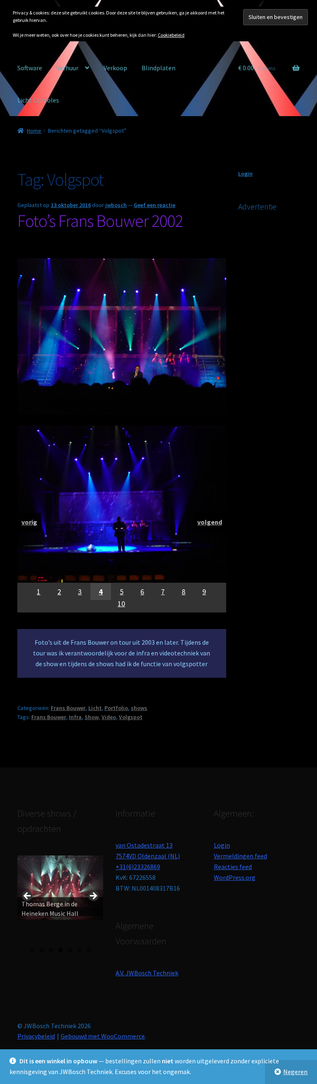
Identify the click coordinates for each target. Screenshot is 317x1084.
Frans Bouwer (68, 708)
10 (121, 603)
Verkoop (115, 68)
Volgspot (130, 717)
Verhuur (67, 68)
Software (29, 68)
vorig (29, 522)
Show (92, 717)
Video (109, 717)
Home (34, 130)
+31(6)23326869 (138, 866)
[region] (121, 519)
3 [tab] (51, 950)
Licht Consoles (38, 100)
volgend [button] (93, 896)
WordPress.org (234, 877)
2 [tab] (41, 950)
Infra (75, 717)
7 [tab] (89, 950)
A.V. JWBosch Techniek (147, 973)
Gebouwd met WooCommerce (103, 1036)
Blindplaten (158, 68)
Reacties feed (233, 866)
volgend (209, 522)
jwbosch (116, 205)
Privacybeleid (36, 1036)
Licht (95, 708)
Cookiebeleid (171, 35)
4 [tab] (60, 950)
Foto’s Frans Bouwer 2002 (100, 220)
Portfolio (116, 708)
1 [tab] (32, 950)
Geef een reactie (154, 205)
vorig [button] (27, 896)
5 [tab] (70, 950)
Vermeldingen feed (240, 856)
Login (245, 173)
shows (139, 708)
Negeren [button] (295, 1071)
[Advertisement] (277, 354)
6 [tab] (79, 950)
